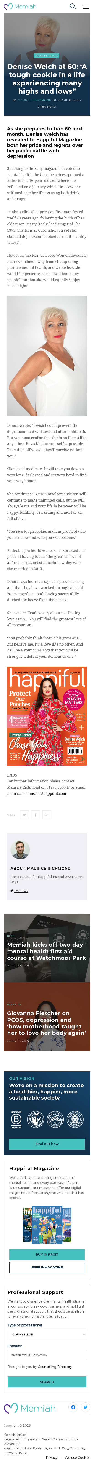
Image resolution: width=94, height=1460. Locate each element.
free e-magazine (47, 1267)
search (47, 1382)
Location (15, 1346)
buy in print (47, 1254)
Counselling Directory (55, 1367)
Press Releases (46, 55)
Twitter (21, 890)
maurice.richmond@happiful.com (36, 793)
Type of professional (25, 1325)
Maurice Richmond (35, 99)
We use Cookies (77, 1458)
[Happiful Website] (47, 1225)
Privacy (51, 1458)
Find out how (47, 1144)
